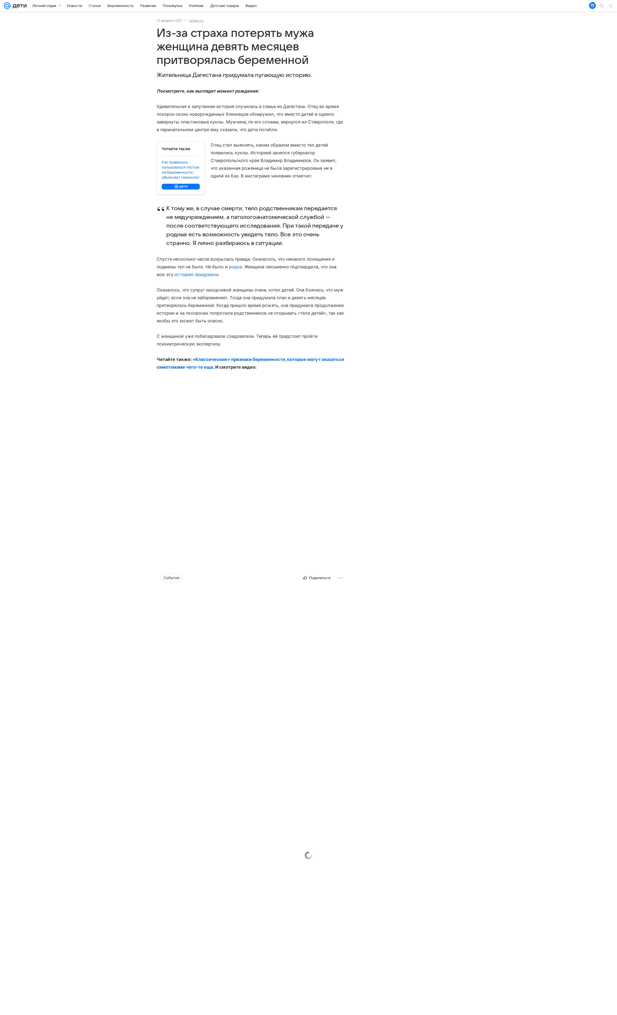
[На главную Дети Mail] (19, 6)
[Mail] (7, 6)
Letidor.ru (196, 20)
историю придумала (196, 274)
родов (235, 266)
